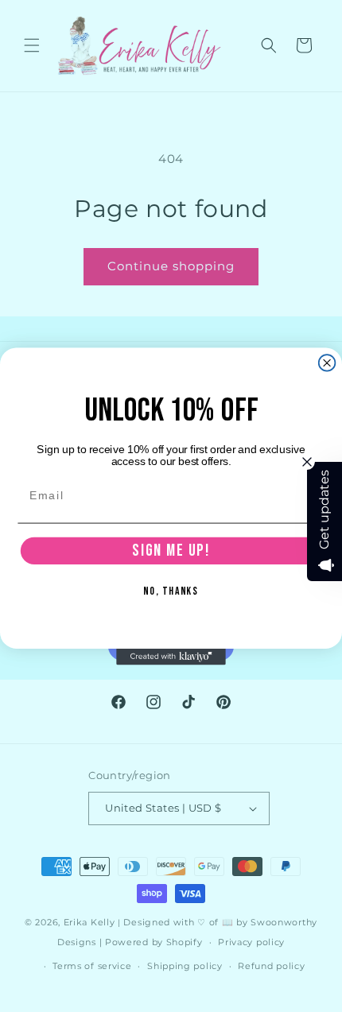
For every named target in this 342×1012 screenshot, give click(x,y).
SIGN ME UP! (170, 550)
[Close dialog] (327, 363)
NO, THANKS (171, 590)
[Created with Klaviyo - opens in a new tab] (171, 656)
